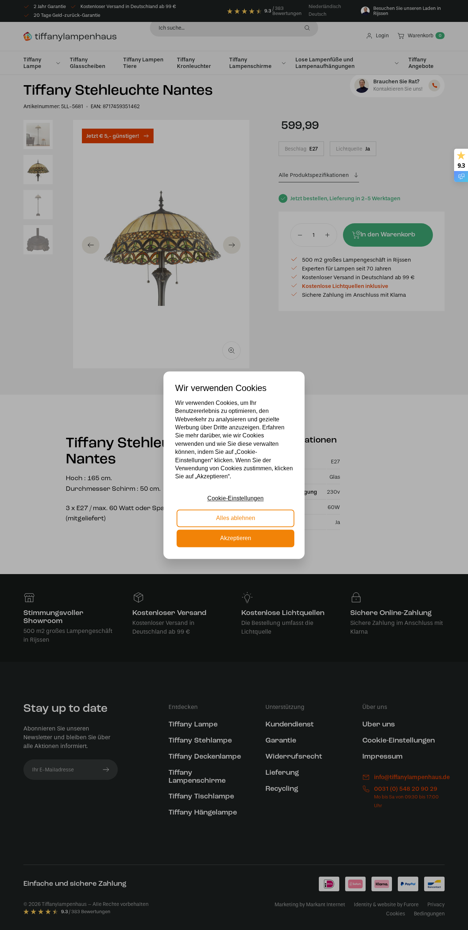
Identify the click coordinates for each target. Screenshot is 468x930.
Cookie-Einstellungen (235, 498)
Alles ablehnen (235, 518)
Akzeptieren (235, 538)
